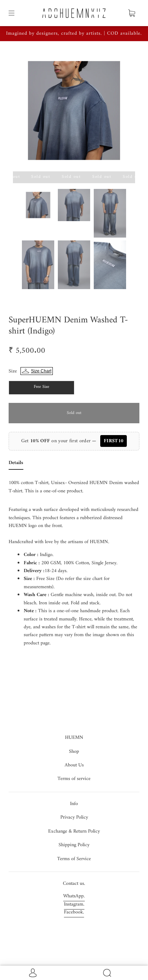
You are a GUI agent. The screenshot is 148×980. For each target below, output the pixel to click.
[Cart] (131, 13)
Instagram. (74, 904)
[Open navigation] (16, 13)
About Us (74, 765)
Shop (74, 751)
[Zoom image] (74, 112)
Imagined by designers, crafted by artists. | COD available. (74, 33)
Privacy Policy (74, 817)
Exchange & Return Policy (74, 831)
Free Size (41, 387)
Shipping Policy (74, 844)
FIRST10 (113, 441)
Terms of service (74, 778)
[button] (25, 112)
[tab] (16, 464)
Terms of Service (74, 858)
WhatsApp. (74, 896)
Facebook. (74, 912)
